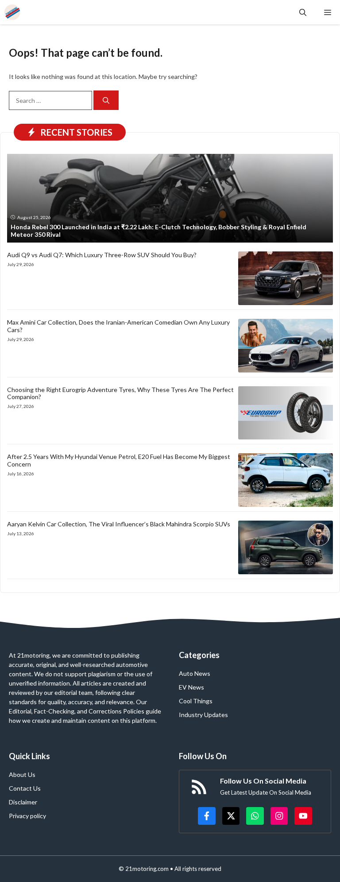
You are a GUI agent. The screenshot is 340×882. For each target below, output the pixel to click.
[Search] (106, 100)
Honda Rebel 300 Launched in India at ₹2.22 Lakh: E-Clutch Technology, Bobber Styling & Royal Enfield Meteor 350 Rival (158, 230)
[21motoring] (12, 12)
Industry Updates (203, 714)
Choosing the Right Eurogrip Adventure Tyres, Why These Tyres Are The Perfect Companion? (120, 393)
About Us (22, 774)
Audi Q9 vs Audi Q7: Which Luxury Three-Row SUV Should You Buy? (102, 255)
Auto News (194, 673)
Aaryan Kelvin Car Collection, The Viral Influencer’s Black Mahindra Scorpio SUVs (118, 524)
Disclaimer (23, 802)
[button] (302, 12)
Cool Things (195, 701)
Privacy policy (27, 815)
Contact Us (25, 788)
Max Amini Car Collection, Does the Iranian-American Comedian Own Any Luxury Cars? (118, 325)
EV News (191, 687)
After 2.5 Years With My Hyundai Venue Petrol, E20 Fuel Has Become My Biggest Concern (118, 460)
